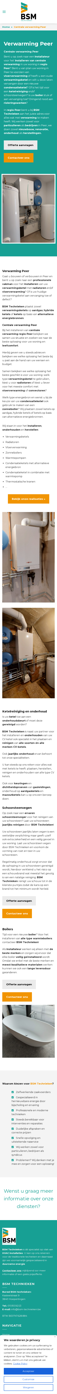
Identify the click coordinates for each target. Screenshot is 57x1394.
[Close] (55, 1336)
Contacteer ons (18, 157)
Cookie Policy (20, 1363)
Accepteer (28, 1371)
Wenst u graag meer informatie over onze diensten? (29, 1198)
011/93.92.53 (14, 1305)
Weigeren (28, 1387)
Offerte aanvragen (20, 145)
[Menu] (4, 11)
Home (6, 26)
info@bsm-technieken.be (26, 1309)
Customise (28, 1379)
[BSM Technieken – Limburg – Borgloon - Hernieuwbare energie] (28, 12)
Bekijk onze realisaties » (28, 498)
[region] (28, 1364)
